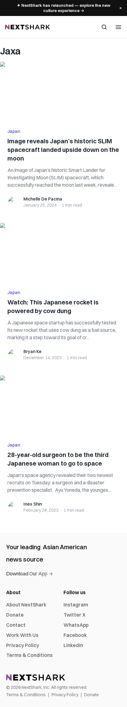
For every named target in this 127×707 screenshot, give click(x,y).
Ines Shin (32, 504)
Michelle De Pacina (42, 199)
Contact (16, 625)
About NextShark (26, 605)
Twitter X (74, 615)
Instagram (75, 605)
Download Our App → (29, 573)
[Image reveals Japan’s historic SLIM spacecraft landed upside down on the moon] (63, 91)
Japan (13, 131)
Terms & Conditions (29, 655)
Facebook (75, 635)
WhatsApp (75, 625)
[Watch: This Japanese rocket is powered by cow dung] (63, 252)
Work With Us (22, 635)
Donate (15, 615)
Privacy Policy (22, 645)
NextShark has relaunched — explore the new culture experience (63, 8)
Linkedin (73, 645)
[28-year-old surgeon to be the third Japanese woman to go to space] (63, 405)
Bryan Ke (32, 351)
